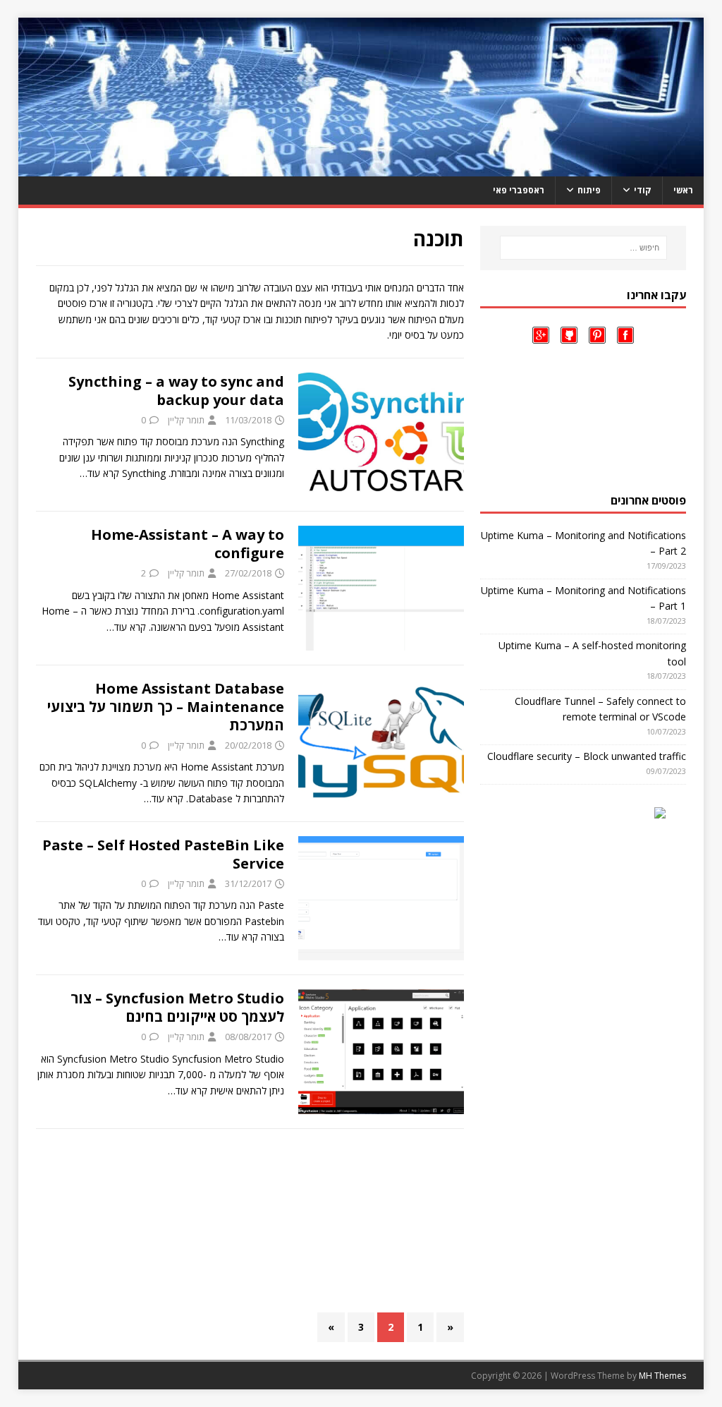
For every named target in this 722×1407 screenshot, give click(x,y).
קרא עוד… (99, 473)
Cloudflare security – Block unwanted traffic (586, 756)
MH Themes (662, 1376)
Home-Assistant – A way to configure (187, 543)
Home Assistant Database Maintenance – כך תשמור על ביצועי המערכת (165, 707)
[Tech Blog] (361, 168)
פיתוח (589, 190)
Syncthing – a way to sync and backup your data (176, 390)
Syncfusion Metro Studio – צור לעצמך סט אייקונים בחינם (177, 1007)
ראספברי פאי (518, 190)
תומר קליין (186, 419)
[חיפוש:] (583, 248)
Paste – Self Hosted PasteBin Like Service (163, 854)
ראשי (683, 190)
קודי (642, 190)
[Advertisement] (250, 1220)
